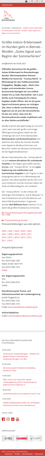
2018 (23, 234)
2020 (10, 234)
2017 (29, 234)
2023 (23, 231)
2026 (4, 231)
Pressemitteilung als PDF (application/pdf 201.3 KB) (22, 214)
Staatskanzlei (16, 28)
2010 (10, 240)
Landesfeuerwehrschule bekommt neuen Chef (21, 394)
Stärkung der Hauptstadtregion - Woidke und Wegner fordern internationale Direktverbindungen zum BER (21, 356)
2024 (17, 231)
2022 (29, 231)
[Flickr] (12, 419)
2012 (29, 237)
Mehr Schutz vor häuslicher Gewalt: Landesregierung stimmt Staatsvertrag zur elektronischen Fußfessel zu (20, 382)
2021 (4, 234)
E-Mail (4, 270)
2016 (4, 237)
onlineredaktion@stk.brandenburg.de (25, 316)
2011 (4, 240)
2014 (17, 237)
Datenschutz (39, 454)
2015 (10, 237)
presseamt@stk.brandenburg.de (23, 307)
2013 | (24, 237)
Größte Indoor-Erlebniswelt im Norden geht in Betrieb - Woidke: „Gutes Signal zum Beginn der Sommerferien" (22, 30)
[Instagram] (8, 419)
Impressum (8, 454)
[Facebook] (3, 419)
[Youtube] (17, 419)
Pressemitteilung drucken (16, 220)
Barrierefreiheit (27, 454)
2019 (17, 234)
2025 (10, 231)
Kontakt (17, 454)
